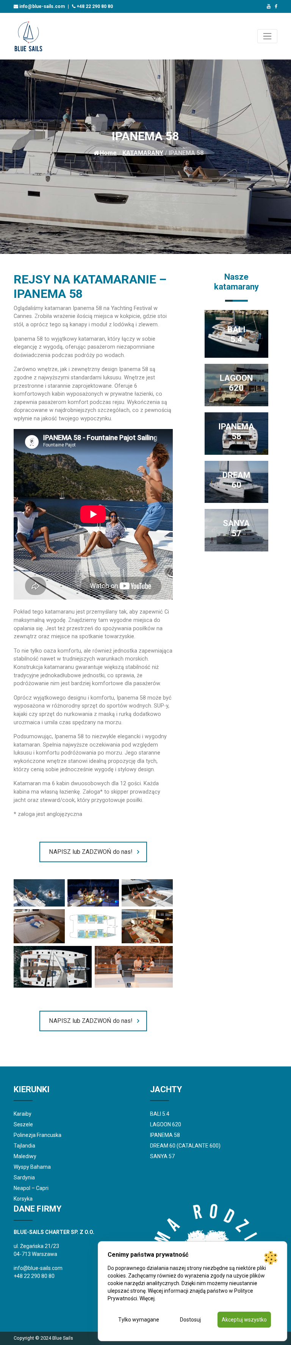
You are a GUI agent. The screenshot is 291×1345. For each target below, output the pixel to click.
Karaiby (22, 1114)
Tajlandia (24, 1146)
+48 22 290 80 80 (94, 6)
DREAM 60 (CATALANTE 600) (185, 1146)
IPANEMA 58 (165, 1135)
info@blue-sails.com (41, 6)
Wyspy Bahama (32, 1167)
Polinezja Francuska (37, 1135)
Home (108, 153)
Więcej (147, 1298)
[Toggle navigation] (267, 36)
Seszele (23, 1124)
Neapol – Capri (31, 1188)
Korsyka (23, 1199)
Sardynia (24, 1177)
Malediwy (25, 1156)
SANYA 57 (162, 1156)
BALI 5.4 (159, 1114)
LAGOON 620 (165, 1124)
